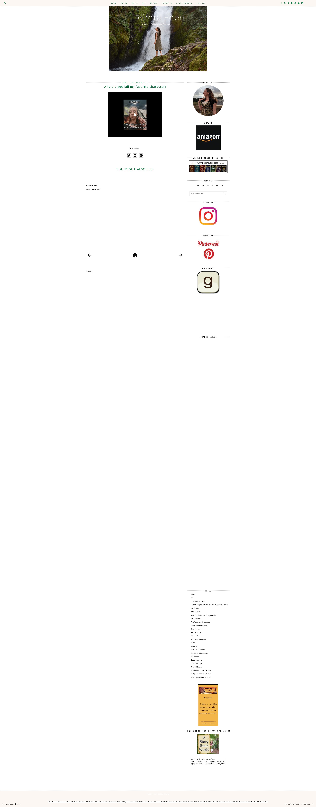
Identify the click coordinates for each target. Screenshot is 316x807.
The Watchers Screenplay (200, 622)
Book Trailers (196, 608)
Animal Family (196, 632)
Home (113, 3)
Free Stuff (194, 636)
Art (144, 3)
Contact (200, 3)
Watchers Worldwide (198, 639)
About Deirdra (184, 3)
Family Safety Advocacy (199, 653)
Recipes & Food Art (198, 650)
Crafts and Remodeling (199, 625)
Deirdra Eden (158, 17)
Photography (196, 618)
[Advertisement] (208, 316)
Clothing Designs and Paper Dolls (203, 615)
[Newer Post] (89, 255)
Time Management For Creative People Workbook (209, 605)
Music (135, 3)
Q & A (193, 643)
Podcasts (167, 3)
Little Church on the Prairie (201, 670)
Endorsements (196, 660)
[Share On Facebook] (135, 155)
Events (154, 3)
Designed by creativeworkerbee (299, 804)
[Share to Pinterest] (141, 155)
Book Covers (196, 629)
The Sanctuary (196, 663)
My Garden (195, 656)
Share (88, 272)
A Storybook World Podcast (201, 677)
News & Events (196, 667)
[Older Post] (180, 255)
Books (124, 3)
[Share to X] (129, 155)
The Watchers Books (198, 601)
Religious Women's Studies (201, 674)
